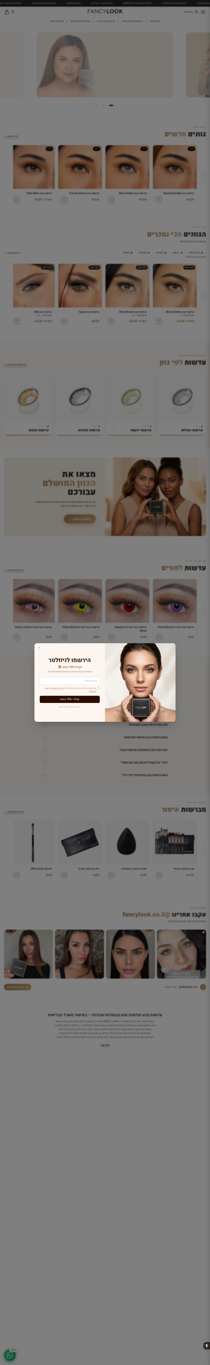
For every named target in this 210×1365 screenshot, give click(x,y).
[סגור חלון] (39, 647)
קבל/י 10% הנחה (70, 699)
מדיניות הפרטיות (57, 688)
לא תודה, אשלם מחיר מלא (70, 707)
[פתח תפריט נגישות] (206, 1345)
